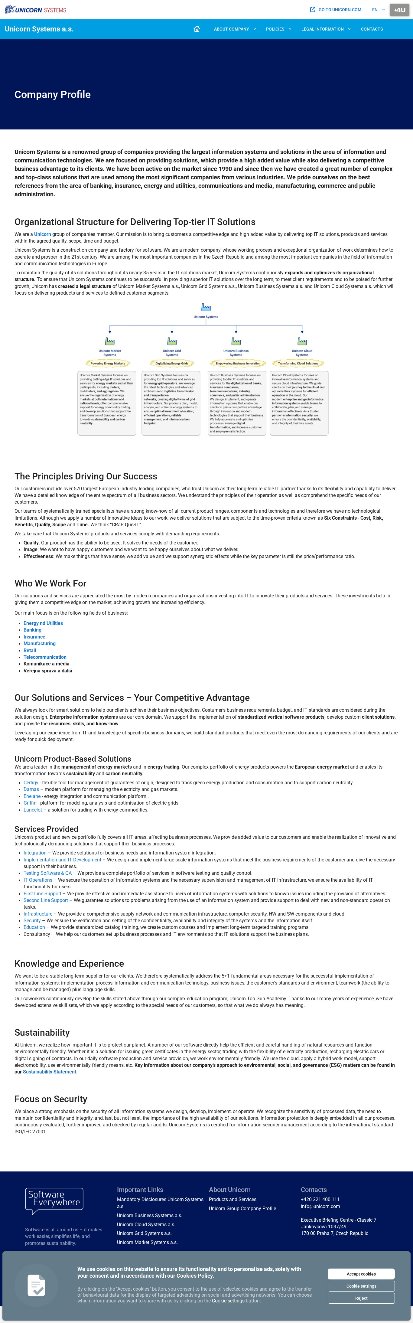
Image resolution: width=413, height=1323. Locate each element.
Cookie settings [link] (228, 1301)
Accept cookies (361, 1274)
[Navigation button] (399, 10)
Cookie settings (361, 1286)
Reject (361, 1298)
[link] (35, 9)
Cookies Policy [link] (195, 1275)
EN (375, 9)
